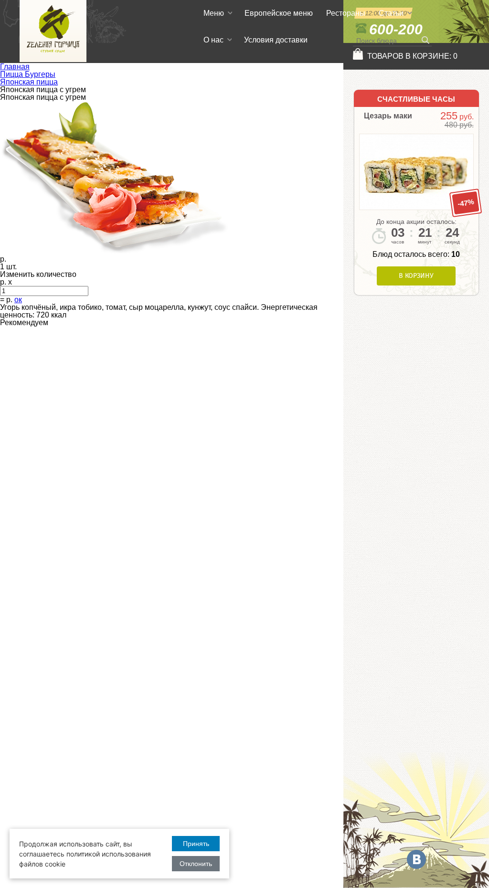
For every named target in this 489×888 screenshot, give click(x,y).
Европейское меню (278, 13)
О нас (213, 40)
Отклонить (196, 863)
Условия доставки (276, 40)
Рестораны (345, 13)
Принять (196, 843)
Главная (15, 67)
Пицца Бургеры (27, 74)
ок (18, 300)
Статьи (391, 13)
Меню (213, 13)
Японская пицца (29, 82)
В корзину (416, 276)
